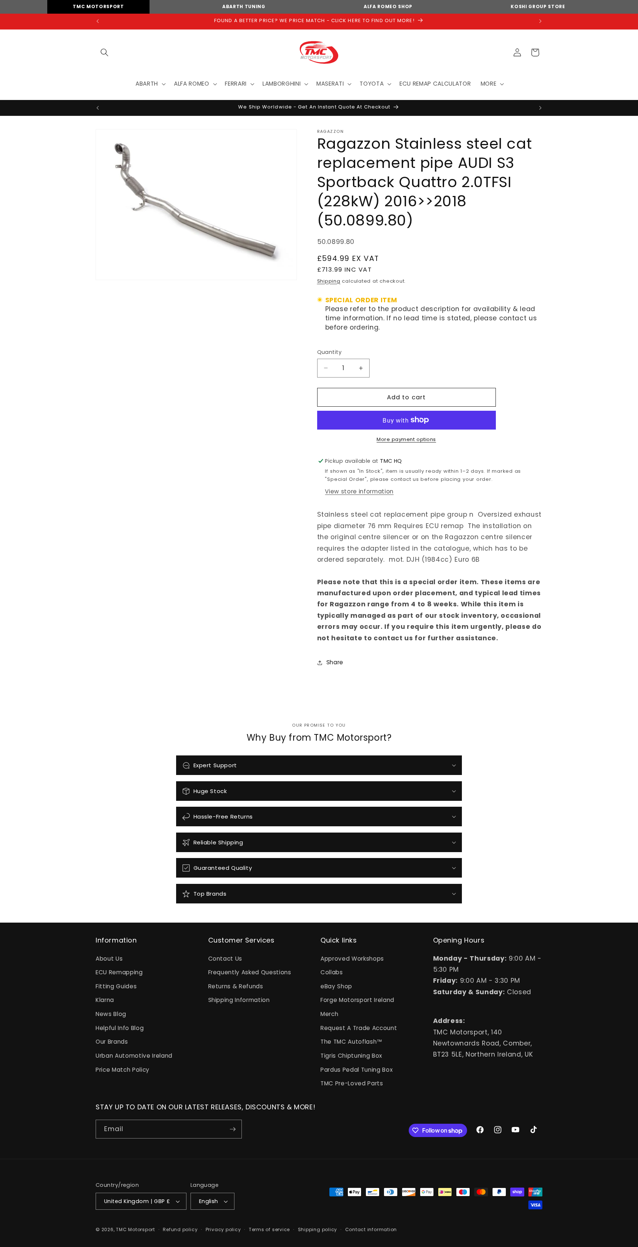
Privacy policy (223, 1229)
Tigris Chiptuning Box (351, 1056)
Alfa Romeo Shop (388, 6)
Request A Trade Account (358, 1028)
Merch (329, 1014)
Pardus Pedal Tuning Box (356, 1070)
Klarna (105, 1000)
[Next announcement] (540, 21)
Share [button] (334, 662)
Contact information (371, 1229)
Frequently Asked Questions (249, 972)
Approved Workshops (352, 958)
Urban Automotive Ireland (134, 1056)
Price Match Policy (123, 1070)
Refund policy (180, 1229)
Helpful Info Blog (120, 1028)
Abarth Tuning (243, 6)
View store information (359, 491)
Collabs (331, 972)
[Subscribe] (232, 1129)
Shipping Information (239, 1000)
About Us (109, 958)
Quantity (329, 352)
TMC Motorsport (98, 6)
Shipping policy (317, 1229)
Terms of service (269, 1229)
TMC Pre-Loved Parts (351, 1083)
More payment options (406, 439)
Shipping (328, 281)
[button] (104, 52)
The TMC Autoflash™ (351, 1042)
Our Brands (112, 1042)
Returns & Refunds (235, 986)
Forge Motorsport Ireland (357, 1000)
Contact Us (225, 958)
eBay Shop (336, 986)
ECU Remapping (119, 972)
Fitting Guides (116, 986)
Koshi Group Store (538, 6)
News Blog (111, 1014)
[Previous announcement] (98, 21)
